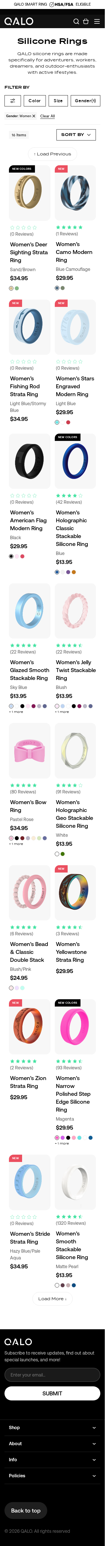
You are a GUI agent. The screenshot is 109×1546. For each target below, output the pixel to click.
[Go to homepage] (19, 21)
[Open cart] (85, 21)
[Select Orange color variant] (74, 572)
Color (35, 101)
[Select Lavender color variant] (39, 706)
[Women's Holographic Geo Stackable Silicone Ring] (75, 750)
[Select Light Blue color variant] (57, 422)
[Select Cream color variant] (33, 838)
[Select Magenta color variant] (57, 1137)
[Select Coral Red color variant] (68, 422)
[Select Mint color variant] (39, 838)
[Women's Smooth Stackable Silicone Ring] (75, 1182)
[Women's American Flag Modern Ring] (29, 461)
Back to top (26, 1510)
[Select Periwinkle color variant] (44, 838)
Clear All (47, 116)
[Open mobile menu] (97, 21)
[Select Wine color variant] (33, 706)
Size (58, 101)
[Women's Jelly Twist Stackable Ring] (75, 611)
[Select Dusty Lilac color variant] (68, 1285)
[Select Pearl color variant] (62, 572)
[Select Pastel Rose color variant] (11, 838)
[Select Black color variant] (11, 556)
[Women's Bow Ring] (29, 750)
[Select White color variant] (62, 422)
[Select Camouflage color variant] (62, 288)
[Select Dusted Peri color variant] (44, 706)
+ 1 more (16, 712)
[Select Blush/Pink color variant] (11, 988)
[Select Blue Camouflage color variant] (57, 288)
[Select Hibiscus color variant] (62, 1137)
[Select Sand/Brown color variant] (11, 288)
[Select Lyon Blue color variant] (90, 1137)
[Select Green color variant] (62, 854)
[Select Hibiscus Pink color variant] (22, 556)
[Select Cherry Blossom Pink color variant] (74, 1137)
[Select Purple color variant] (68, 572)
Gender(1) (85, 101)
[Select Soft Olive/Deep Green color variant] (17, 288)
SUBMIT (52, 1393)
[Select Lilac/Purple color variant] (17, 988)
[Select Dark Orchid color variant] (62, 1285)
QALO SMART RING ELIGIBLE (52, 4)
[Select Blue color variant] (57, 572)
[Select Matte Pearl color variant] (57, 1285)
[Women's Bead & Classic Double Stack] (29, 892)
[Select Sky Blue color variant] (11, 706)
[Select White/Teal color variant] (22, 988)
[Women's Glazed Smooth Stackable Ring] (29, 611)
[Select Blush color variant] (17, 556)
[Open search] (76, 21)
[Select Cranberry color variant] (22, 838)
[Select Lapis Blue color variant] (74, 1285)
